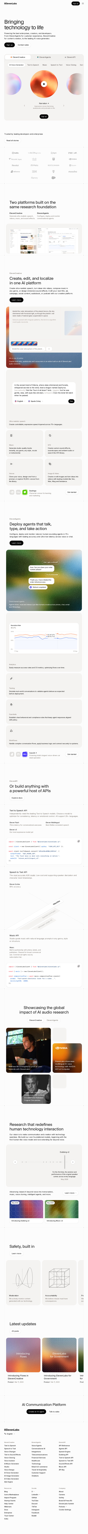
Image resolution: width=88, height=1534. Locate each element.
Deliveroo (33, 753)
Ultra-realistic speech (17, 421)
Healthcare (36, 1461)
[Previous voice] (24, 105)
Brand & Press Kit (65, 1501)
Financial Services (39, 1458)
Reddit (34, 1516)
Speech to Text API (18, 872)
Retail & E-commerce (40, 1467)
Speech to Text (10, 1449)
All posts (15, 1331)
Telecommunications (40, 1455)
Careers (62, 1494)
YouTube (35, 1501)
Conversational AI (38, 1449)
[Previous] (15, 1162)
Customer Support (38, 1473)
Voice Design (9, 1470)
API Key (61, 1470)
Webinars (7, 1507)
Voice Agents (37, 1446)
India (6, 1519)
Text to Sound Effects (12, 1455)
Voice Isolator (9, 1461)
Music (11, 445)
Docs (6, 1510)
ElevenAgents (43, 213)
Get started (71, 492)
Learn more (16, 300)
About (61, 1491)
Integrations (36, 1452)
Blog (6, 1491)
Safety (61, 1498)
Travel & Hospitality (39, 1470)
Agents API (63, 1449)
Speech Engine (64, 1452)
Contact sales (23, 45)
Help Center (8, 1504)
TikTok (34, 1507)
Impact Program (10, 1498)
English (10, 1434)
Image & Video (53, 473)
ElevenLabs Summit (66, 1504)
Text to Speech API (18, 810)
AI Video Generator (11, 1479)
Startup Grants (9, 1501)
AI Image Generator (11, 1476)
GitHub (34, 1498)
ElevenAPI (62, 1442)
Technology (36, 1464)
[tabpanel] (45, 493)
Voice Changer (10, 1452)
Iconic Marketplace (11, 1494)
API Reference (64, 1446)
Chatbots (35, 1476)
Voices (11, 473)
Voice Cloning (9, 1458)
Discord (34, 1504)
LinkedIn (35, 1494)
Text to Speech (10, 1446)
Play (71, 401)
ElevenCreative (16, 213)
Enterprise (8, 1513)
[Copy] (79, 841)
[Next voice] (63, 105)
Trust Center (9, 1516)
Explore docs (17, 798)
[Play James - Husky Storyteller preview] (44, 84)
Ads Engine (8, 1482)
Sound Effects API (65, 1464)
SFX (49, 445)
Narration (43, 103)
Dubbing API (63, 1455)
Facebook (35, 1513)
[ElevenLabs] (10, 3)
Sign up (75, 3)
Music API (14, 935)
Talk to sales (54, 1412)
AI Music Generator (11, 1464)
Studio (6, 1467)
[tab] (18, 57)
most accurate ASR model (24, 875)
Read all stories (12, 140)
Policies (62, 1507)
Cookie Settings (65, 1510)
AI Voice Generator (11, 1473)
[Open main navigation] (83, 3)
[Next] (73, 1162)
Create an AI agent (36, 1412)
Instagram (35, 1510)
